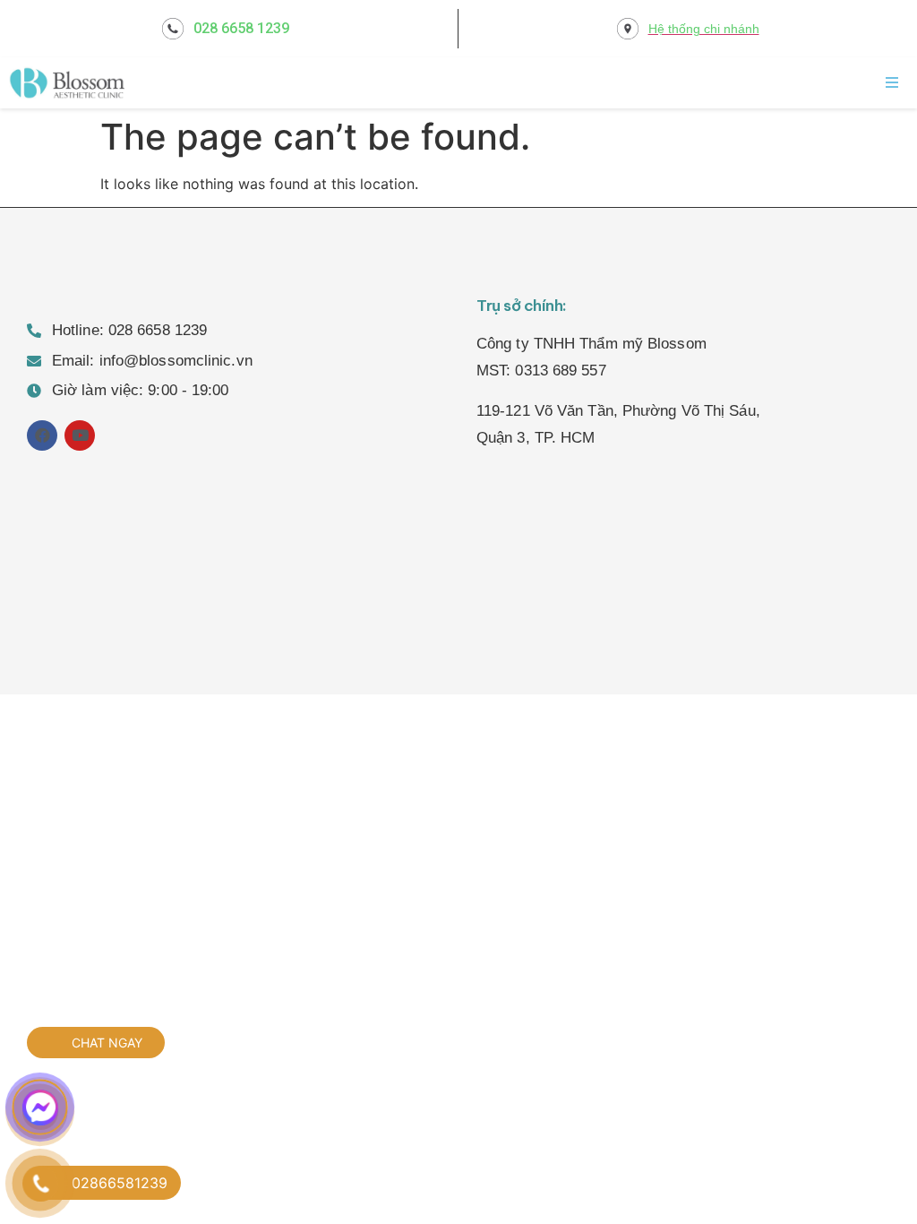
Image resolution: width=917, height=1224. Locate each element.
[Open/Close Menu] (892, 82)
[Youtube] (79, 435)
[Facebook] (42, 435)
